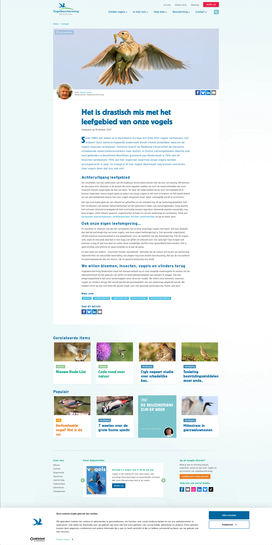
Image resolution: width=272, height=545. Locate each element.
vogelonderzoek (120, 298)
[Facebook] (182, 489)
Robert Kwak (86, 92)
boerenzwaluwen (102, 216)
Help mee (159, 11)
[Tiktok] (211, 489)
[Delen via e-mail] (213, 92)
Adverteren (58, 487)
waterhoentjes (147, 216)
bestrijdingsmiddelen (160, 298)
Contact (200, 11)
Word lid (119, 486)
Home (56, 24)
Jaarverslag (58, 480)
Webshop (195, 5)
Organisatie (58, 472)
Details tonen (63, 539)
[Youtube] (187, 489)
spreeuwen (87, 216)
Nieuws (56, 465)
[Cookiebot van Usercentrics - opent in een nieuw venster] (37, 539)
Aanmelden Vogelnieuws (195, 476)
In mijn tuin (139, 11)
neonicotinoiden (138, 298)
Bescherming (180, 11)
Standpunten (59, 491)
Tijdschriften (59, 484)
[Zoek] (216, 12)
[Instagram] (193, 489)
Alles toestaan (229, 515)
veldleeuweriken (121, 216)
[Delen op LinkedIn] (208, 92)
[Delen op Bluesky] (203, 92)
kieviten (135, 216)
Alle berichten (65, 32)
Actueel (65, 24)
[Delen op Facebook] (197, 92)
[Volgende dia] (163, 489)
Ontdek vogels (116, 11)
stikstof (86, 298)
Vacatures (58, 476)
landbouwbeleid (101, 298)
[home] (66, 9)
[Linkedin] (199, 489)
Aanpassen (227, 524)
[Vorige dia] (83, 489)
